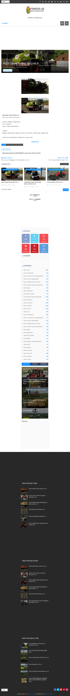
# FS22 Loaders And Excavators (14, 145)
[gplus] (46, 1)
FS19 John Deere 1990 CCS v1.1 (39, 657)
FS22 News (26, 338)
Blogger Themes (48, 694)
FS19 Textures (28, 300)
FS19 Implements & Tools (31, 282)
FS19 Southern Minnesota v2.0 (39, 671)
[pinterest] (49, 1)
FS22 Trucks (27, 359)
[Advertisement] (35, 37)
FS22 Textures (28, 350)
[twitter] (43, 1)
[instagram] (64, 1)
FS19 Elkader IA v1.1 (31, 410)
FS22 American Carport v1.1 (38, 488)
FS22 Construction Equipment (33, 317)
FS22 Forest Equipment (31, 320)
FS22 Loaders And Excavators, (20, 67)
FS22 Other (26, 344)
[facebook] (40, 1)
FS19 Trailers (27, 305)
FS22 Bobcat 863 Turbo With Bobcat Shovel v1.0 (32, 183)
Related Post (6, 164)
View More (65, 164)
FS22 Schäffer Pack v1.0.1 (55, 182)
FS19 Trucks (27, 308)
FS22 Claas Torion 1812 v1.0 (9, 182)
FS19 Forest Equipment (31, 279)
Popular (26, 364)
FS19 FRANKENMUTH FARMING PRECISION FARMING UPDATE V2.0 (35, 381)
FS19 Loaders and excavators (33, 285)
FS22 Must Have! (28, 335)
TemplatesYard (31, 694)
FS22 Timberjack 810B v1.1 (37, 516)
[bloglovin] (52, 1)
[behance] (61, 1)
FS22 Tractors (27, 353)
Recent (35, 364)
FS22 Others (27, 347)
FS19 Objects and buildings (32, 297)
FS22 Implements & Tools (31, 323)
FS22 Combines (28, 314)
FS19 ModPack (28, 291)
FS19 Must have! (28, 294)
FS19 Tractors (28, 303)
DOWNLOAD (35, 142)
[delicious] (67, 1)
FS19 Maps (26, 288)
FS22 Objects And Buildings (32, 341)
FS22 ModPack (28, 332)
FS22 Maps (26, 329)
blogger (65, 189)
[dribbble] (55, 1)
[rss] (58, 1)
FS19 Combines (28, 273)
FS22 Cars (26, 311)
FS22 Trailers (27, 356)
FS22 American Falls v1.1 (37, 509)
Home (6, 23)
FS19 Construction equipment (33, 276)
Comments (43, 364)
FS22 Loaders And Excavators (10, 169)
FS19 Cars (26, 270)
